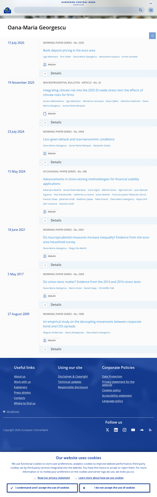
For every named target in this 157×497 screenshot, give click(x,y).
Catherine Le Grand (84, 195)
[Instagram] (124, 430)
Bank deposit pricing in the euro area (69, 50)
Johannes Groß (67, 199)
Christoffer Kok (106, 288)
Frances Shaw (50, 199)
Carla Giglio (94, 190)
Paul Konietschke (62, 195)
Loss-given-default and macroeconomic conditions (79, 139)
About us (19, 376)
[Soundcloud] (141, 430)
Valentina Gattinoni (130, 101)
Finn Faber (65, 57)
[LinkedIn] (116, 430)
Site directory (13, 412)
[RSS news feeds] (150, 430)
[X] (107, 430)
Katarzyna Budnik (52, 190)
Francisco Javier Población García (129, 195)
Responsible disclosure (73, 387)
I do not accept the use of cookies (114, 488)
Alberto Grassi (109, 190)
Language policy (112, 401)
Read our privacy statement (54, 478)
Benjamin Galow (102, 146)
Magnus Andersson (53, 333)
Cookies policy (111, 390)
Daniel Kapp (90, 288)
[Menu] (151, 10)
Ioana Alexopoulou (74, 333)
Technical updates (69, 382)
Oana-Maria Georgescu (85, 57)
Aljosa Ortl (141, 199)
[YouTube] (133, 430)
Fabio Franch (101, 199)
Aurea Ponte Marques (74, 106)
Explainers (20, 387)
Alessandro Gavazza (109, 57)
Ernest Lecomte (130, 57)
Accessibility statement (117, 395)
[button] (150, 3)
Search (140, 10)
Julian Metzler (103, 195)
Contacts (19, 398)
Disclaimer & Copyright (73, 376)
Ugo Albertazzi (50, 57)
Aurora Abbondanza (53, 101)
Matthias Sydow (85, 199)
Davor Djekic (112, 101)
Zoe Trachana (50, 204)
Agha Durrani (125, 190)
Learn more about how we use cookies (101, 478)
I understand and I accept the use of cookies (42, 488)
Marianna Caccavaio (93, 101)
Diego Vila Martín (78, 248)
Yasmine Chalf (66, 204)
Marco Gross (75, 288)
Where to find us (24, 403)
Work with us (22, 382)
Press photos (22, 392)
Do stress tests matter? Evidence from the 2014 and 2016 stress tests (92, 282)
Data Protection (112, 376)
